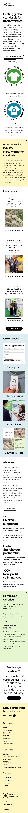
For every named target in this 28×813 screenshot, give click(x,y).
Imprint (5, 802)
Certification (7, 733)
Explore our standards (14, 56)
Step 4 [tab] (5, 617)
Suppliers (6, 735)
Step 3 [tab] (19, 614)
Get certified (10, 61)
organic (12, 96)
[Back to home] (9, 4)
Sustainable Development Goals (13, 533)
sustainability (7, 488)
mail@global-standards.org (12, 767)
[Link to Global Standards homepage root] (11, 796)
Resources (6, 738)
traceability (8, 44)
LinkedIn (8, 777)
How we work (10, 508)
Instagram (8, 780)
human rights (17, 165)
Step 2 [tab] (12, 614)
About (5, 727)
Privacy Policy (7, 805)
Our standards (7, 730)
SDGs (12, 520)
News (5, 741)
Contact (5, 754)
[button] (18, 4)
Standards (13, 25)
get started (14, 698)
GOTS (5, 34)
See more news (13, 328)
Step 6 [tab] (20, 617)
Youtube (8, 783)
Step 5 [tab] (12, 617)
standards (10, 17)
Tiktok (7, 786)
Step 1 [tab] (5, 614)
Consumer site (8, 744)
